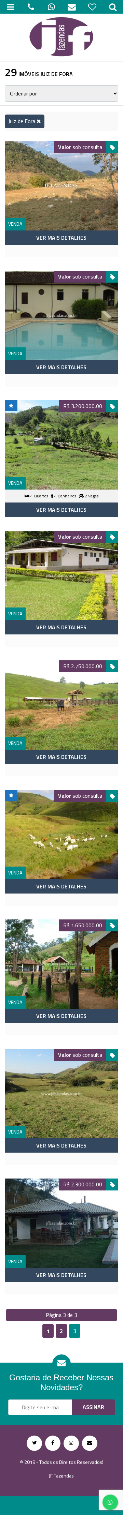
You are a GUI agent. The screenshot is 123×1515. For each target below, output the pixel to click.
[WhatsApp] (51, 7)
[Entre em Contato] (89, 1443)
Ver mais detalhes (61, 238)
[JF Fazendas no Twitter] (34, 1443)
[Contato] (72, 7)
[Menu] (10, 7)
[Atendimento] (30, 7)
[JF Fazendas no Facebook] (52, 1443)
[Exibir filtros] (112, 7)
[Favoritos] (92, 7)
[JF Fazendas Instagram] (71, 1443)
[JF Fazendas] (61, 37)
